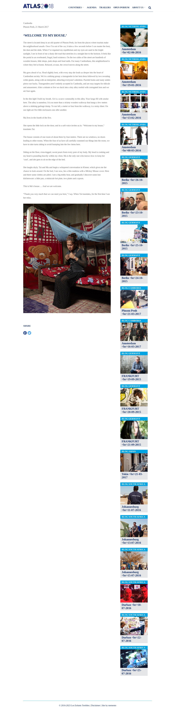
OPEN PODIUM (121, 7)
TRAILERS (105, 7)
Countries (75, 7)
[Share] (25, 333)
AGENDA (92, 7)
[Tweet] (29, 333)
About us (137, 7)
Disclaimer (95, 705)
